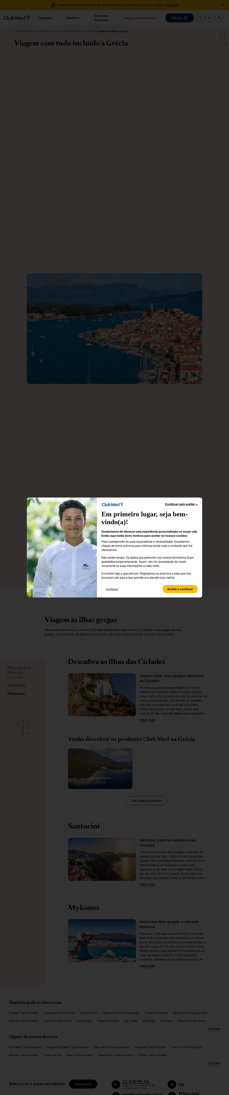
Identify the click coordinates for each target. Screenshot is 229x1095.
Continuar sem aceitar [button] (181, 504)
